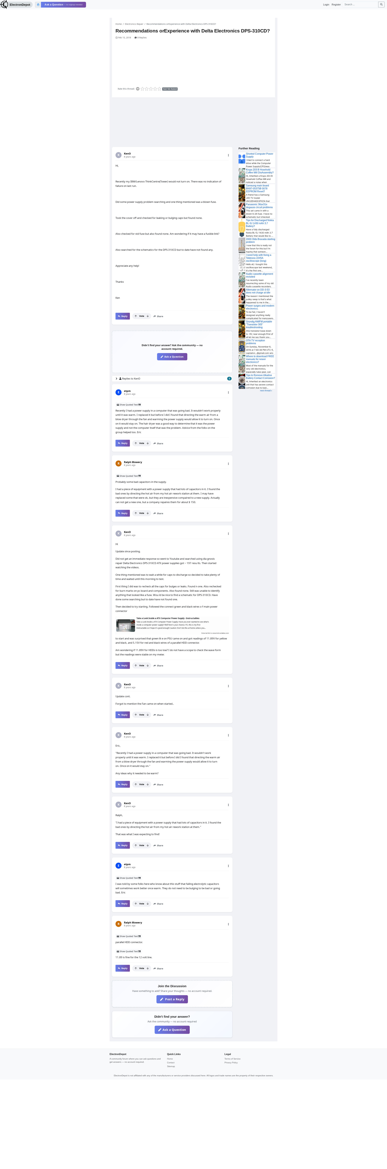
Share (159, 316)
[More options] (228, 155)
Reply (124, 316)
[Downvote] (147, 316)
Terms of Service (232, 1059)
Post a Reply (174, 999)
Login (326, 4)
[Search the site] (381, 4)
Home (118, 24)
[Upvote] (135, 316)
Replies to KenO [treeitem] (176, 378)
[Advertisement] (195, 62)
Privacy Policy (231, 1062)
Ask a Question (174, 356)
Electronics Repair (134, 24)
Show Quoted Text (128, 404)
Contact (170, 1062)
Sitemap (171, 1066)
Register (336, 4)
